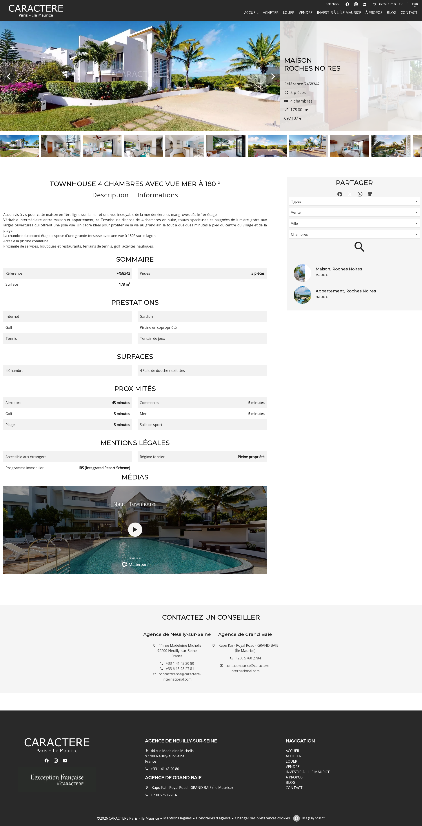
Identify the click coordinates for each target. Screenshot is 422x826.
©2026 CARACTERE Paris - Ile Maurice (128, 818)
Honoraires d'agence (213, 818)
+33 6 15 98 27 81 (180, 668)
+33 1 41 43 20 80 (180, 663)
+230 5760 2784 (248, 658)
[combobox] (354, 201)
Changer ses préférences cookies (262, 818)
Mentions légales (177, 818)
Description (110, 194)
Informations (157, 194)
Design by (313, 818)
